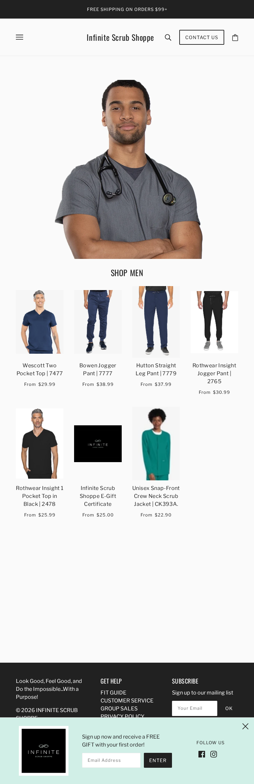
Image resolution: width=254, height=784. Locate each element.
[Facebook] (202, 753)
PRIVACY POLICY (123, 716)
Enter (158, 760)
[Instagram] (214, 753)
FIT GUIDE (113, 693)
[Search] (168, 37)
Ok (229, 708)
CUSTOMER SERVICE (127, 700)
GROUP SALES (119, 708)
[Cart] (235, 37)
